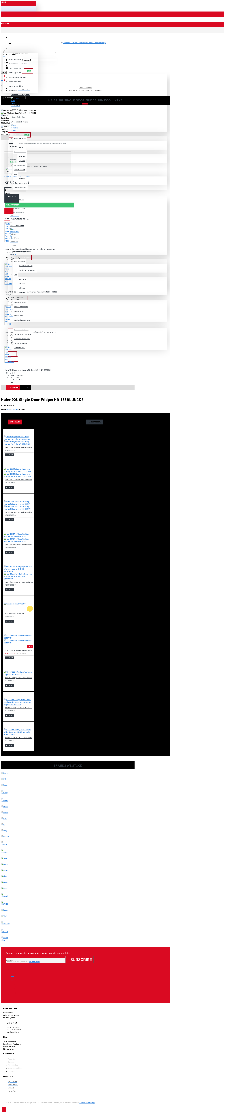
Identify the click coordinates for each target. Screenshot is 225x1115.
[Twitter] (13, 974)
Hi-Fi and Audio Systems (20, 95)
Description (13, 387)
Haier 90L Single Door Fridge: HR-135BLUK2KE (85, 90)
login (8, 409)
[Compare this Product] (11, 211)
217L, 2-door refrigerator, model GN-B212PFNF (19, 650)
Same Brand (15, 422)
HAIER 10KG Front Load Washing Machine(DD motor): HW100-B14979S (19, 512)
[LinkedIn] (13, 986)
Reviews (26, 387)
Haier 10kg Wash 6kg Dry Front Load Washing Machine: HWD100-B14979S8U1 (19, 582)
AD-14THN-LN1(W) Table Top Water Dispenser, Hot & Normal (19, 678)
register (15, 409)
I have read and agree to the (24, 962)
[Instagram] (13, 980)
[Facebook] (13, 967)
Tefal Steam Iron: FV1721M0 (14, 613)
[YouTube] (13, 993)
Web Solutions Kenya (87, 1103)
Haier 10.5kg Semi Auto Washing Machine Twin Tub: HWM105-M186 (30, 249)
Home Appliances (85, 88)
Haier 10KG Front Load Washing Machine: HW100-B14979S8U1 (28, 370)
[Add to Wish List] (6, 211)
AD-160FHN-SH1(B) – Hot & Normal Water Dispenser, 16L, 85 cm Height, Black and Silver (19, 738)
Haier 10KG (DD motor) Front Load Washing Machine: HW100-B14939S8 (19, 479)
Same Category (95, 422)
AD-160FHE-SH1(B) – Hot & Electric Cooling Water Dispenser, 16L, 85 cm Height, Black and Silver (19, 708)
